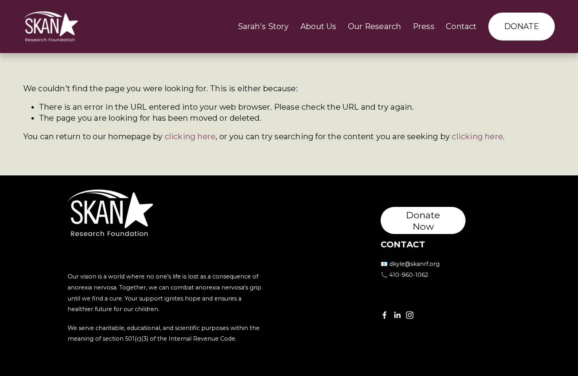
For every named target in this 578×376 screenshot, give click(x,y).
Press (423, 26)
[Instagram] (410, 315)
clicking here (190, 136)
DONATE (521, 26)
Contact (461, 26)
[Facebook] (384, 315)
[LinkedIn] (397, 315)
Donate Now (423, 220)
